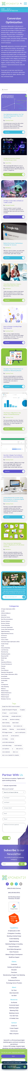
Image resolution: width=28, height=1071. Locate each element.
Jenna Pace (8, 163)
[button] (21, 3)
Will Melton (8, 247)
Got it (13, 1056)
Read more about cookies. (18, 1052)
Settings (13, 1060)
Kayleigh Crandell (9, 205)
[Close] (26, 1050)
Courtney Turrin (9, 120)
